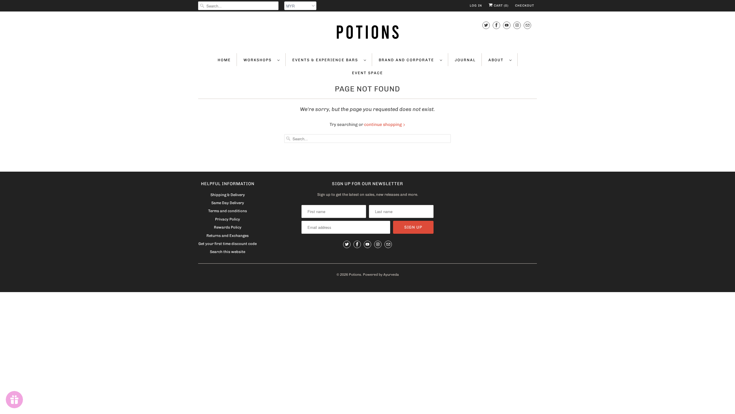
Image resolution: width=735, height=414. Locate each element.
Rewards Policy (227, 227)
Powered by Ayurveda (381, 275)
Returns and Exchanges (227, 235)
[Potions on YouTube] (506, 25)
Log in (476, 5)
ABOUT (497, 60)
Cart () (500, 5)
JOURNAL (465, 60)
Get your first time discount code (227, 243)
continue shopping (383, 124)
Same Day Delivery (227, 203)
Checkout (524, 5)
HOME (224, 60)
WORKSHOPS (258, 60)
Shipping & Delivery (227, 195)
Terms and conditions (227, 211)
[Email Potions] (527, 25)
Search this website (227, 252)
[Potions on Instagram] (517, 25)
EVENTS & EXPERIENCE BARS (326, 60)
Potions (355, 275)
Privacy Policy (227, 219)
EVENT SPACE (367, 73)
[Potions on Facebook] (496, 25)
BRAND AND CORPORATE (408, 60)
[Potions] (367, 31)
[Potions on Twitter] (486, 25)
